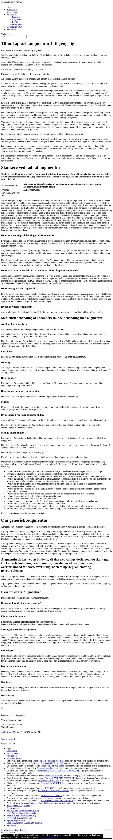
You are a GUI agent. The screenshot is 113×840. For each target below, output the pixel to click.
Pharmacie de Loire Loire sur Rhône (48, 761)
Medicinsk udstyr (14, 27)
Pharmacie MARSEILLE (52, 783)
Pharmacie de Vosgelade (42, 798)
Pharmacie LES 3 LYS (45, 788)
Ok (42, 837)
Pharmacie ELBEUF (54, 776)
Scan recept (12, 9)
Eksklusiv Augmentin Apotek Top (21, 815)
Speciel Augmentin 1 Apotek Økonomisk (24, 823)
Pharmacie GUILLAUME (52, 763)
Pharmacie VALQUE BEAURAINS (61, 778)
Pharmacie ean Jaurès (46, 768)
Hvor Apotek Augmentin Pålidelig (21, 813)
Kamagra (16, 17)
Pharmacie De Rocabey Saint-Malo (53, 790)
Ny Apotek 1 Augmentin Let (19, 818)
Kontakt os (11, 29)
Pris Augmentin (13, 808)
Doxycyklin (17, 24)
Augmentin (17, 19)
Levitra (15, 22)
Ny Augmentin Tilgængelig (18, 805)
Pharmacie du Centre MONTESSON (57, 800)
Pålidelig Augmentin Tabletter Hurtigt (23, 810)
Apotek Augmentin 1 (16, 820)
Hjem (9, 7)
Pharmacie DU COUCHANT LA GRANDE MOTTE (61, 771)
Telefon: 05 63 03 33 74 (11, 732)
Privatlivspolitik (50, 837)
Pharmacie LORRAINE (48, 780)
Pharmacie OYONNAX (51, 795)
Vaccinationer (12, 12)
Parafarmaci (12, 14)
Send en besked (8, 739)
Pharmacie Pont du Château (41, 803)
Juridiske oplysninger (10, 830)
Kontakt (23, 830)
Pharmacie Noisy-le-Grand (52, 766)
